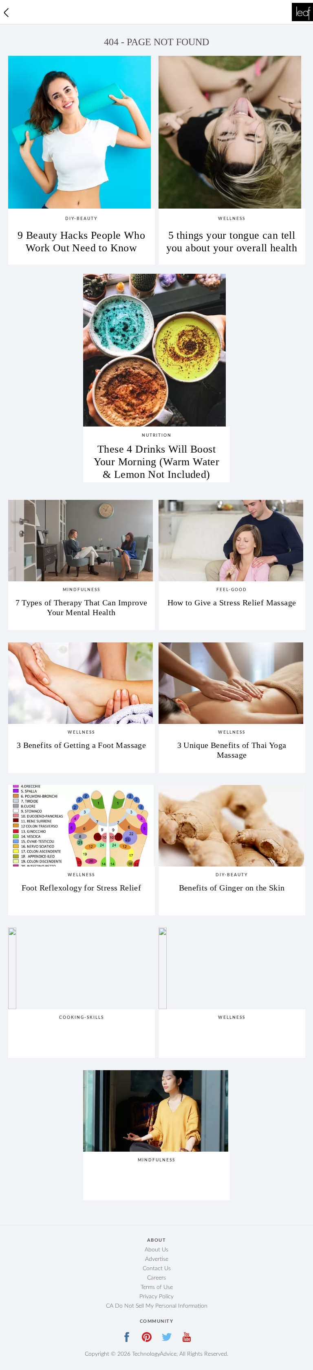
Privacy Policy (156, 1297)
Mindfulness (81, 590)
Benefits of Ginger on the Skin (232, 887)
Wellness (231, 219)
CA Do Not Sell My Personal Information (156, 1306)
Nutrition (157, 435)
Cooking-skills (81, 1018)
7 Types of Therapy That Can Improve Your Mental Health (81, 607)
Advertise (156, 1259)
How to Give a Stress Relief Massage (232, 602)
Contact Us (157, 1268)
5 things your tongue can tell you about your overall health (232, 241)
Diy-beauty (81, 219)
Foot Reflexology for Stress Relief (81, 887)
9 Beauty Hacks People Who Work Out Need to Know (81, 241)
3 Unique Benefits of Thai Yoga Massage (232, 750)
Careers (156, 1278)
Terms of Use (157, 1287)
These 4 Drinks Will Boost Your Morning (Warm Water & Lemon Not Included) (157, 458)
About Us (156, 1250)
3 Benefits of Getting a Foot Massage (81, 745)
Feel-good (231, 590)
